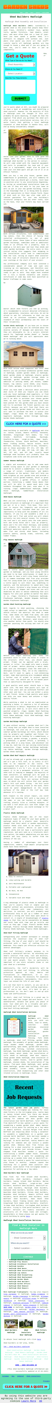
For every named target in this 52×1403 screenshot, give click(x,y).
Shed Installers (34, 1376)
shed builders (18, 454)
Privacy (46, 1381)
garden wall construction (15, 1314)
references (27, 315)
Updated (20, 1376)
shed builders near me (14, 1116)
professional (13, 264)
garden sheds (30, 1307)
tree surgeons (10, 1294)
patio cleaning (29, 1305)
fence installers (36, 1301)
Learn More (28, 1401)
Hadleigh (36, 430)
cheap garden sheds (12, 1058)
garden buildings (11, 243)
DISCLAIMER (45, 12)
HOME (21, 12)
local (36, 122)
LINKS (26, 12)
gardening (8, 1301)
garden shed (10, 328)
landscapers (9, 1309)
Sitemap (5, 1376)
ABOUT (32, 12)
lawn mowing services (24, 1311)
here (28, 1216)
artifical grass (29, 1298)
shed (14, 161)
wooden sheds (17, 1044)
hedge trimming (38, 1294)
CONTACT (38, 12)
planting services (21, 1303)
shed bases (32, 531)
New (13, 1376)
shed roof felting (26, 970)
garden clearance (20, 1296)
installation (33, 184)
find (11, 1177)
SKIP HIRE (8, 1307)
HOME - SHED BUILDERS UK (26, 1365)
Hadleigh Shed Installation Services (22, 1220)
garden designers (37, 1309)
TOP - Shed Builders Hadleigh (17, 1347)
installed (43, 576)
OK (40, 1401)
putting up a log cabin (27, 1169)
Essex (34, 1073)
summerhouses (9, 473)
